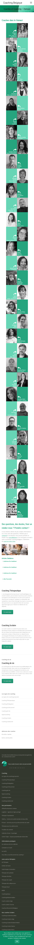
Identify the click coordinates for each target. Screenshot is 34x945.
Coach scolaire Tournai (8, 904)
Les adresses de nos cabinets (10, 844)
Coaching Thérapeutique (8, 700)
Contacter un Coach (7, 847)
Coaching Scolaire (6, 718)
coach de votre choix (9, 541)
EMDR (3, 890)
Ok (17, 941)
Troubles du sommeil (7, 829)
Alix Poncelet (7, 579)
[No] (32, 938)
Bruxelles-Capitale (6, 734)
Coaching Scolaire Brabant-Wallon (11, 922)
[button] (11, 767)
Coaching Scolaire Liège (8, 919)
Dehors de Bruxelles (7, 738)
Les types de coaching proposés (10, 697)
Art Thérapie (5, 862)
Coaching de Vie (6, 711)
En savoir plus (7, 612)
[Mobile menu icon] (31, 2)
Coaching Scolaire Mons (8, 929)
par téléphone (13, 537)
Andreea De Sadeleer (10, 561)
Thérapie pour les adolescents (10, 826)
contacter (4, 535)
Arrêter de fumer (6, 866)
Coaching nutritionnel (7, 721)
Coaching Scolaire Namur (8, 926)
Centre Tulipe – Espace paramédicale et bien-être (15, 836)
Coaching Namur (6, 894)
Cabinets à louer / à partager (9, 833)
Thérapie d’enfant (6, 876)
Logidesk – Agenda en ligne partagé (11, 812)
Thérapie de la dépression (9, 883)
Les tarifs (4, 851)
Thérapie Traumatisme (8, 815)
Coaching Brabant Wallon (8, 897)
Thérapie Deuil (6, 887)
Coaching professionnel (8, 707)
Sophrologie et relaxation (8, 869)
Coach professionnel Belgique (10, 908)
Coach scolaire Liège (7, 901)
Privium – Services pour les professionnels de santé (15, 822)
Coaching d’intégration (8, 704)
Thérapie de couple (7, 880)
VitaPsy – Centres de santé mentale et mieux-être (15, 819)
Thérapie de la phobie (7, 873)
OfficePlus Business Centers (9, 808)
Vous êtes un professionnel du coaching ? (13, 855)
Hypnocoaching (6, 714)
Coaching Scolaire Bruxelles (9, 915)
